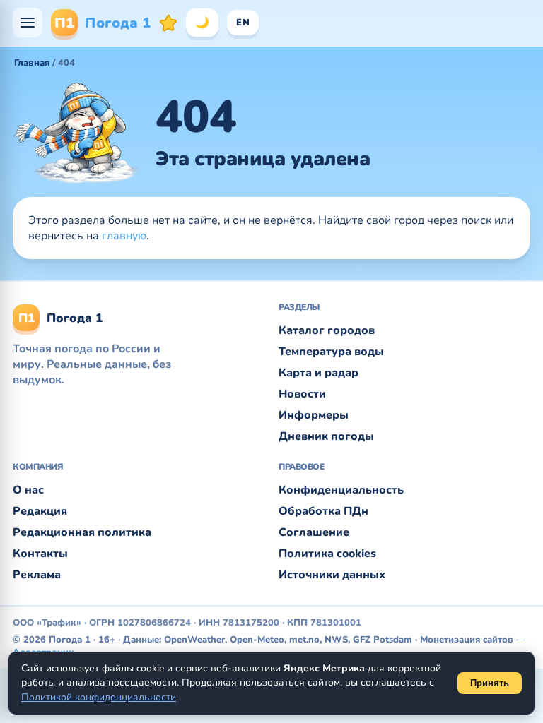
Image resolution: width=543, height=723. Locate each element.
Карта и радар (318, 373)
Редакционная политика (82, 532)
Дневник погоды (326, 436)
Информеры (314, 415)
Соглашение (314, 532)
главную (124, 236)
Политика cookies (327, 553)
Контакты (40, 553)
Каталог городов (327, 330)
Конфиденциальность (341, 490)
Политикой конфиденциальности (98, 697)
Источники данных (332, 574)
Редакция (40, 511)
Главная (31, 62)
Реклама (37, 574)
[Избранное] (168, 22)
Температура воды (331, 351)
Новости (302, 394)
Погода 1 (102, 22)
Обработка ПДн (323, 511)
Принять (489, 683)
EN (243, 22)
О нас (28, 490)
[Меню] (27, 22)
